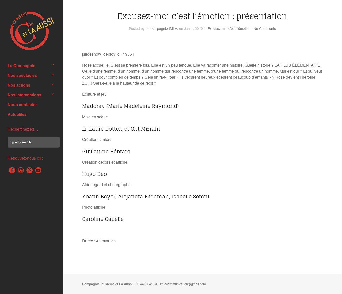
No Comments (265, 28)
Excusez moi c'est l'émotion (229, 28)
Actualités (17, 114)
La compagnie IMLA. (162, 28)
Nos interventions (24, 95)
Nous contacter (22, 104)
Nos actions (19, 85)
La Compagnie (21, 65)
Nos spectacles (22, 75)
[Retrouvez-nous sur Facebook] (12, 170)
